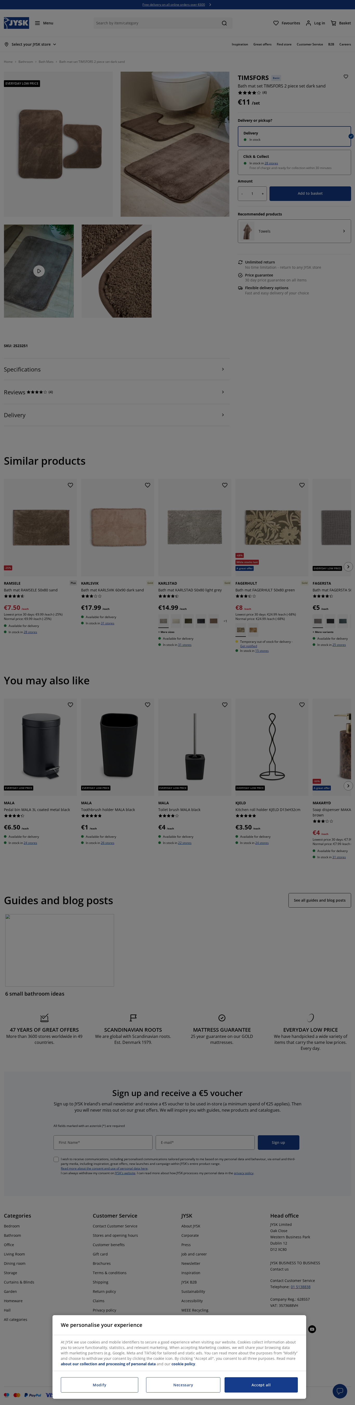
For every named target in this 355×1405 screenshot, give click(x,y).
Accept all (261, 1384)
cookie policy (183, 1363)
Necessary (183, 1384)
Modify (99, 1384)
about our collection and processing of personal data (108, 1363)
